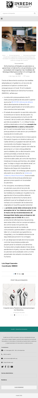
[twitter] (3, 367)
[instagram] (9, 367)
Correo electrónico (7, 373)
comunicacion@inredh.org (10, 358)
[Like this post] (15, 274)
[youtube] (12, 367)
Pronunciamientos (14, 55)
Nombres (4, 380)
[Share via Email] (23, 274)
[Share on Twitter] (19, 274)
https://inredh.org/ (8, 362)
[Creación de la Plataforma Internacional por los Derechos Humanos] (19, 295)
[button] (4, 299)
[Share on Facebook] (17, 274)
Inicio (3, 55)
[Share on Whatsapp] (21, 274)
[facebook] (6, 367)
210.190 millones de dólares (23, 102)
